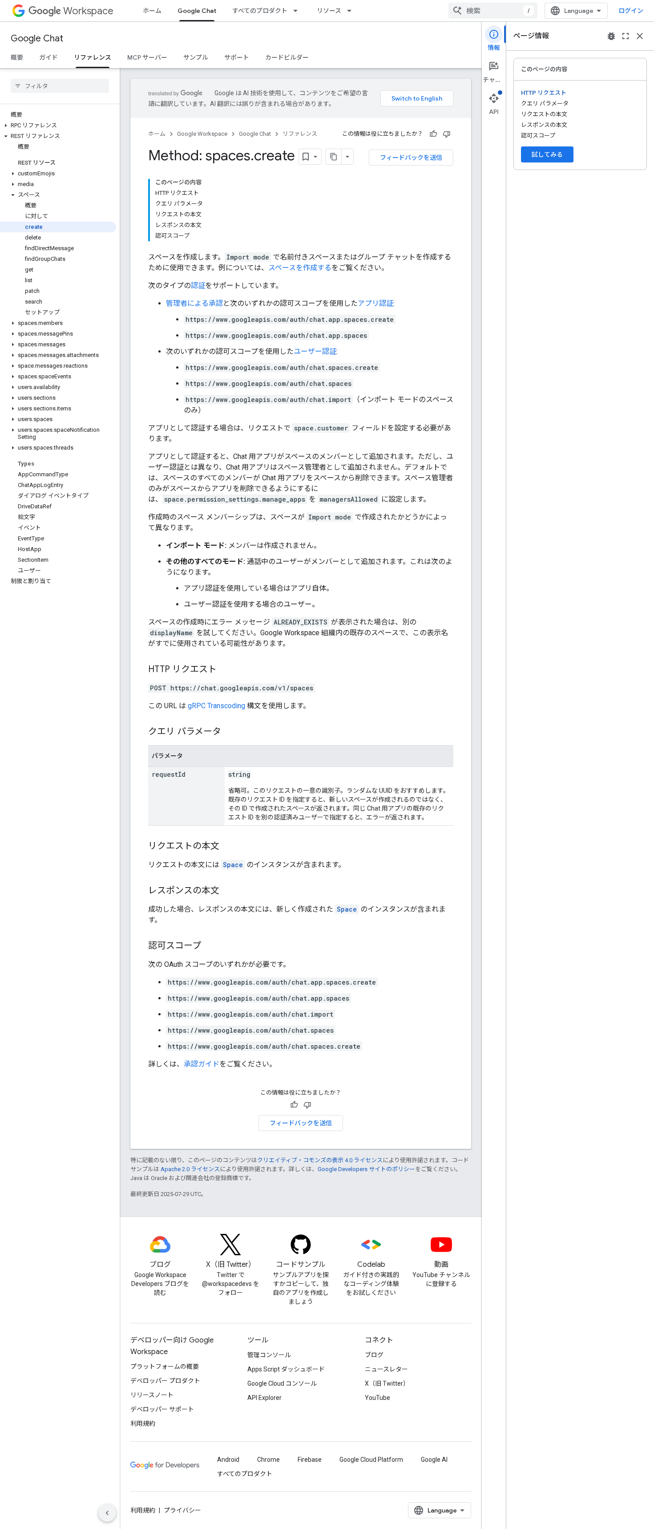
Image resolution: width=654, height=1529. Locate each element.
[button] (58, 125)
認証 (198, 285)
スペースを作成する (299, 268)
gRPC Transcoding (216, 706)
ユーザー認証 (315, 351)
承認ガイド (201, 1064)
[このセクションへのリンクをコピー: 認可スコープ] (210, 946)
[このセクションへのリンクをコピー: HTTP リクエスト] (225, 670)
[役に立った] (433, 134)
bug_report (611, 36)
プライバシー (182, 1510)
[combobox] (492, 11)
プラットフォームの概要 (164, 1366)
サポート (236, 57)
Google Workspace (202, 133)
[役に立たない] (446, 134)
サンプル (195, 57)
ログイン (630, 10)
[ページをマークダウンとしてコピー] (334, 156)
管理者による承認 (194, 303)
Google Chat (197, 11)
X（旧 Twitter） (387, 1383)
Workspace (88, 11)
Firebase (310, 1459)
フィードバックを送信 (411, 158)
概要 (17, 57)
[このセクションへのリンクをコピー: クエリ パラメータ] (230, 732)
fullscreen (625, 36)
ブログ (374, 1355)
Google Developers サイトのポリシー (366, 1169)
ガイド (48, 57)
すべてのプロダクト (259, 11)
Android (228, 1459)
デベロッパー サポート (162, 1409)
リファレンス (92, 57)
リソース (329, 11)
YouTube (377, 1397)
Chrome (268, 1459)
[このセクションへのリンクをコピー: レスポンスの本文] (228, 891)
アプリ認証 (375, 303)
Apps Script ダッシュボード (286, 1369)
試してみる (547, 154)
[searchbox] (60, 86)
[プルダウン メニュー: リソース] (352, 10)
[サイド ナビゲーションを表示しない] (107, 1513)
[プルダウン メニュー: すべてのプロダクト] (298, 10)
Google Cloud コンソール (282, 1383)
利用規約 (142, 1423)
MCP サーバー (147, 57)
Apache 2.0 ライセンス (190, 1169)
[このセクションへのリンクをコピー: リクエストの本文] (228, 846)
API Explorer (264, 1397)
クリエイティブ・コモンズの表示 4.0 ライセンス (320, 1160)
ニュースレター (386, 1369)
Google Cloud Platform (371, 1459)
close (639, 36)
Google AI (434, 1459)
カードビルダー (287, 57)
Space (233, 864)
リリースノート (152, 1395)
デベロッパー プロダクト (165, 1380)
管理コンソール (269, 1355)
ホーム (152, 11)
